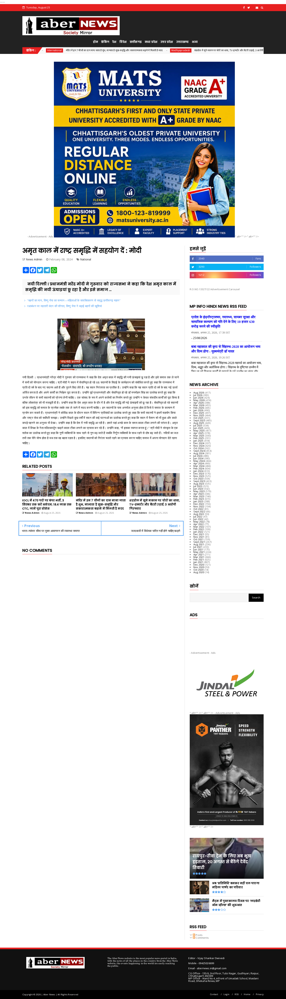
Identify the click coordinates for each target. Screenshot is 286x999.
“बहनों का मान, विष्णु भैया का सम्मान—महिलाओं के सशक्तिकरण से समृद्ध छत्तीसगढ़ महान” (73, 300)
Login (226, 994)
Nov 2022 (198, 506)
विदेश (123, 42)
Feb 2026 (198, 407)
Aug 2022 (198, 514)
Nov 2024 (198, 445)
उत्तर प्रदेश (167, 42)
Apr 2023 (198, 494)
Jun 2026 (198, 397)
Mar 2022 (198, 526)
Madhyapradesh (133, 50)
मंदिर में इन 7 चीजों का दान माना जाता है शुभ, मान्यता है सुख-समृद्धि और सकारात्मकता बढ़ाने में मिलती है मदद (66, 50)
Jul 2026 (198, 395)
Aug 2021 (198, 544)
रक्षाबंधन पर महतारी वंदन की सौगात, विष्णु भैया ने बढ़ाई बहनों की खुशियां (64, 306)
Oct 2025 (198, 418)
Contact (214, 994)
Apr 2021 (198, 554)
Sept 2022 (199, 511)
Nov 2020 (198, 567)
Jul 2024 (198, 456)
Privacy (260, 994)
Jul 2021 (198, 547)
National (237, 50)
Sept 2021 (199, 542)
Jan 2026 (198, 410)
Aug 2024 (198, 453)
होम (95, 42)
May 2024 (199, 461)
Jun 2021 (198, 549)
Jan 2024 (198, 471)
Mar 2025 (198, 435)
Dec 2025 (198, 413)
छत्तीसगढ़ (136, 42)
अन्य (195, 42)
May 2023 (199, 491)
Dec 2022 (198, 504)
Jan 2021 (198, 562)
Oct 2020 (198, 569)
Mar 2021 (198, 557)
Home (247, 994)
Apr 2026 (198, 402)
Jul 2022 (198, 516)
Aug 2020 (198, 572)
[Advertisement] (227, 632)
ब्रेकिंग (105, 42)
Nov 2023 (198, 476)
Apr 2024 (198, 463)
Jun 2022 (198, 519)
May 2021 (199, 552)
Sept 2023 (199, 481)
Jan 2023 (198, 501)
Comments (202, 937)
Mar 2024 (198, 466)
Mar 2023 (198, 496)
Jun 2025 (198, 428)
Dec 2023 (198, 473)
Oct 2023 (198, 478)
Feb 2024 (198, 468)
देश (114, 42)
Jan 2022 (198, 531)
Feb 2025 (198, 438)
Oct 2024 (198, 448)
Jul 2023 (198, 486)
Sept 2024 (199, 450)
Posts (199, 935)
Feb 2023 (198, 499)
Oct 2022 (198, 509)
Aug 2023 (198, 483)
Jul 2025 (198, 425)
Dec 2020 (198, 564)
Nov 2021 (198, 537)
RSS (237, 994)
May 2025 (199, 430)
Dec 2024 (198, 443)
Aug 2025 (198, 423)
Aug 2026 (198, 392)
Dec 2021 (198, 534)
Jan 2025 (198, 440)
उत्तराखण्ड (182, 42)
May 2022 (199, 521)
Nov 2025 (198, 415)
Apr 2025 (198, 433)
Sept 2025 (199, 420)
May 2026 (199, 400)
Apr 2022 (198, 524)
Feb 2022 (198, 529)
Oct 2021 (198, 539)
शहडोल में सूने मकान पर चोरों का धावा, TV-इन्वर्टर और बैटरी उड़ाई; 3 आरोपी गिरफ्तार (185, 50)
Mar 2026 (198, 405)
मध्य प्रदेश (151, 42)
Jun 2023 (198, 488)
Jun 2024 (198, 458)
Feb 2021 (198, 559)
